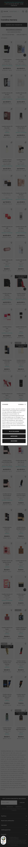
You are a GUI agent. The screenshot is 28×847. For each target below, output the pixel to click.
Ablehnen (14, 441)
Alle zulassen (14, 431)
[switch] (3, 843)
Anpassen (14, 436)
